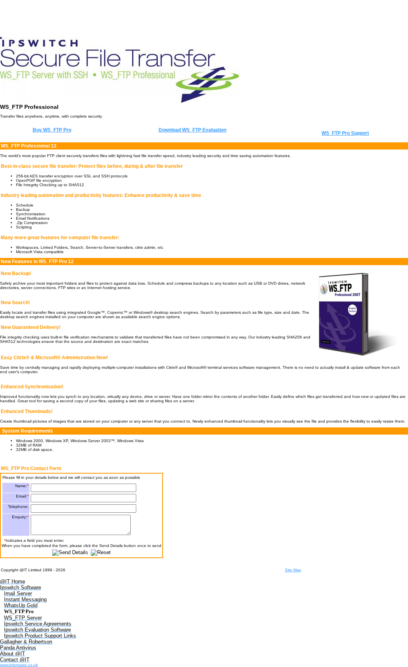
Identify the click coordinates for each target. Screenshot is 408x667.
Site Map (293, 570)
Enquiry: (20, 517)
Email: (22, 496)
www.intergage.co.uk (19, 665)
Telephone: (18, 506)
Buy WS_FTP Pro (52, 130)
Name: (22, 486)
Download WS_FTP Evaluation (192, 130)
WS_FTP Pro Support (345, 133)
